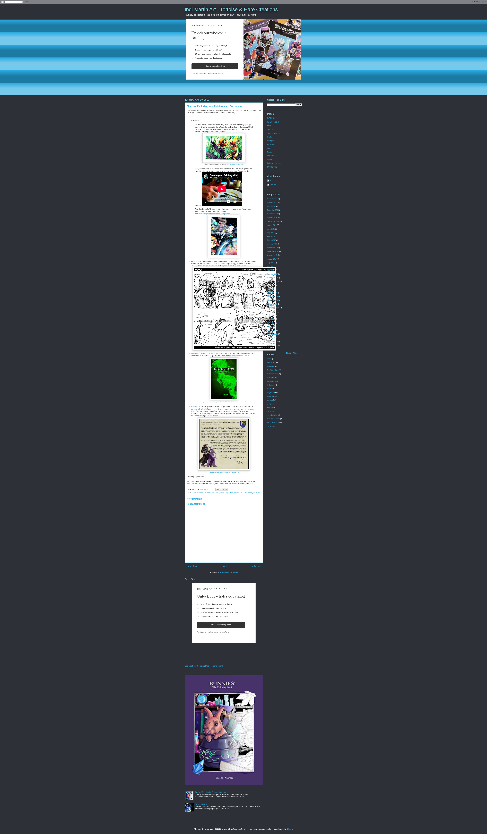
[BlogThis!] (219, 489)
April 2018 (271, 236)
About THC (271, 156)
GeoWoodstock (273, 370)
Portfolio (270, 137)
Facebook (270, 144)
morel (222, 493)
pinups (269, 404)
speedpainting (272, 415)
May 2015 (270, 323)
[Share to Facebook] (224, 489)
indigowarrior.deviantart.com (235, 164)
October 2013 (272, 345)
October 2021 (272, 203)
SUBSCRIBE (272, 167)
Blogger (290, 829)
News (269, 148)
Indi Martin (215, 493)
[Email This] (216, 489)
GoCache (207, 493)
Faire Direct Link (273, 122)
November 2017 (273, 251)
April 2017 (271, 270)
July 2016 (270, 285)
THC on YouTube (273, 133)
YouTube (256, 493)
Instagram (271, 141)
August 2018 (271, 225)
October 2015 (272, 304)
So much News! (201, 804)
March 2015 (271, 330)
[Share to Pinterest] (226, 489)
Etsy (269, 126)
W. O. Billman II (246, 493)
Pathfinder (271, 396)
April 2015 (271, 326)
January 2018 (272, 244)
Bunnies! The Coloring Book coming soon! (204, 666)
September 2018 (273, 221)
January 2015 (272, 338)
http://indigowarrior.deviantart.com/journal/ (214, 214)
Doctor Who (271, 362)
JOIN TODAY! (213, 416)
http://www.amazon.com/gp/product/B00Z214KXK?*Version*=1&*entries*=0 (224, 402)
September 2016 (273, 281)
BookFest (190, 484)
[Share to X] (221, 489)
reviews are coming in (215, 353)
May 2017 (270, 266)
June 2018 (271, 229)
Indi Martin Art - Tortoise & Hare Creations (231, 9)
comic (269, 359)
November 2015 (273, 300)
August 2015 (271, 311)
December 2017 (273, 248)
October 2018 (272, 218)
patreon (237, 493)
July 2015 (270, 315)
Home (224, 566)
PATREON (271, 118)
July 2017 (270, 263)
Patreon (194, 406)
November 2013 (273, 342)
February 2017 (272, 274)
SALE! (269, 411)
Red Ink (270, 408)
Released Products (274, 163)
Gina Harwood (198, 493)
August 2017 (271, 259)
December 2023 (273, 199)
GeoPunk (270, 366)
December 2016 (273, 278)
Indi (271, 180)
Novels (269, 152)
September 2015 (273, 308)
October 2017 (272, 255)
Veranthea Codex (273, 419)
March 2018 (271, 240)
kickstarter (271, 385)
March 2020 (271, 206)
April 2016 (271, 289)
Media (269, 159)
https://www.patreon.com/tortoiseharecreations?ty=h (224, 472)
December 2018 (273, 214)
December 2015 (273, 296)
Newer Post (192, 566)
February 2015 (272, 334)
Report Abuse (292, 353)
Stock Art (270, 129)
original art (229, 493)
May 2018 (270, 233)
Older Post (256, 566)
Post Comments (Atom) (229, 573)
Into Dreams (195, 353)
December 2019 (273, 210)
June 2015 (271, 319)
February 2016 (272, 293)
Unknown (273, 185)
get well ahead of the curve (239, 356)
